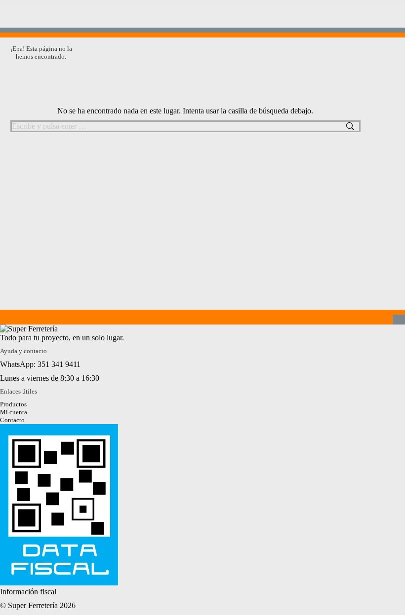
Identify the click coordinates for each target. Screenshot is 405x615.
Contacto (12, 420)
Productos (13, 404)
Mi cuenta (13, 412)
